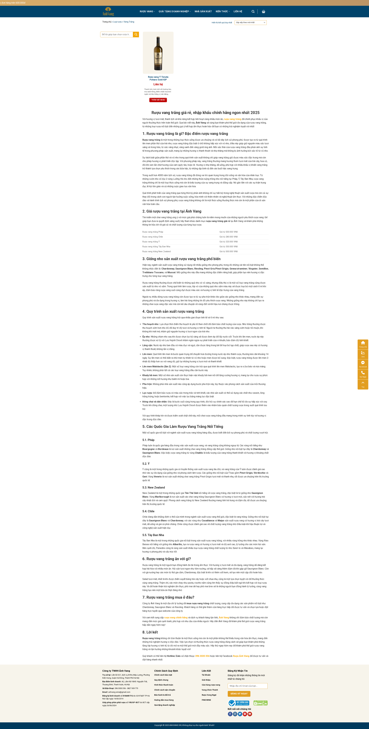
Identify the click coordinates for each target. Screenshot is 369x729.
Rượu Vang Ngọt (209, 695)
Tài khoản (206, 675)
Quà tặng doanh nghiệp (164, 705)
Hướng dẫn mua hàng (164, 700)
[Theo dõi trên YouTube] (249, 714)
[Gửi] (136, 34)
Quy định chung (161, 680)
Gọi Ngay (363, 377)
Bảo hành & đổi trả (162, 695)
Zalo (363, 357)
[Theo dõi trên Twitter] (240, 714)
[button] (263, 11)
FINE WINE (206, 700)
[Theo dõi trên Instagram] (235, 714)
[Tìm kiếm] (253, 11)
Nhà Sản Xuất (203, 11)
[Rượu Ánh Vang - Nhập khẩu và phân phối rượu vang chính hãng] (118, 11)
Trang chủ (106, 22)
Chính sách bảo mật (163, 675)
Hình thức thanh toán (163, 685)
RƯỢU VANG (146, 11)
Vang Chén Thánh (210, 690)
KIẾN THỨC (222, 11)
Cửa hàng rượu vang (211, 685)
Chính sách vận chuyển (164, 690)
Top (363, 387)
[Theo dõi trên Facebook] (230, 714)
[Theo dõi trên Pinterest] (245, 714)
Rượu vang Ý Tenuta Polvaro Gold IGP (158, 78)
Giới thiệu (206, 680)
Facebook (363, 367)
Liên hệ (238, 11)
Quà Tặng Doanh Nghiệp (174, 11)
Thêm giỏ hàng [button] (158, 100)
